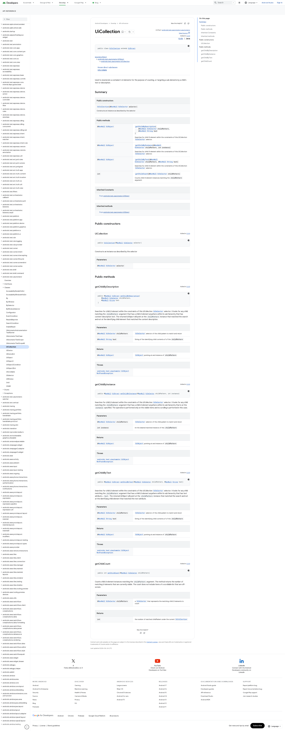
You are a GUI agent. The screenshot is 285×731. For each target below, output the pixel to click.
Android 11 (162, 707)
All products (114, 716)
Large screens (122, 685)
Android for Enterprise (40, 689)
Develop (62, 3)
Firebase (81, 716)
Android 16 (163, 689)
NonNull (114, 107)
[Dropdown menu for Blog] (101, 2)
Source (35, 696)
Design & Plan (45, 3)
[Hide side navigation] (27, 727)
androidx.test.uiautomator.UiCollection (115, 61)
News (35, 700)
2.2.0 (188, 36)
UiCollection (114, 48)
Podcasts (36, 707)
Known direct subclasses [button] (107, 68)
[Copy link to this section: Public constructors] (122, 224)
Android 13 (162, 700)
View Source (183, 33)
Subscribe (257, 726)
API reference (9, 11)
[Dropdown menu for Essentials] (34, 2)
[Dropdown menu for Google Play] (87, 2)
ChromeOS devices (124, 693)
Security (35, 693)
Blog (96, 3)
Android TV (121, 700)
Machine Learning (81, 689)
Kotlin (180, 39)
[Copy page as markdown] (130, 32)
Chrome (71, 716)
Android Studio (268, 3)
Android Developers (101, 23)
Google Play (79, 3)
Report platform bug (250, 685)
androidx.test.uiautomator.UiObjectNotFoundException (113, 372)
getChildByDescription (145, 126)
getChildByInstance (144, 145)
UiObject (131, 48)
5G (76, 703)
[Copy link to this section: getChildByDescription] (121, 287)
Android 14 (163, 696)
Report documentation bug (252, 689)
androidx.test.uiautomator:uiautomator (176, 30)
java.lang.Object (101, 57)
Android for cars (122, 696)
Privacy (77, 700)
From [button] (114, 196)
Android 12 (163, 703)
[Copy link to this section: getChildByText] (113, 473)
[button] (14, 24)
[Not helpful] (188, 23)
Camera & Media (81, 696)
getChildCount (141, 174)
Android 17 (163, 685)
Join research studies (250, 696)
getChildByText (142, 159)
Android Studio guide (208, 685)
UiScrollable (102, 70)
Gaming (78, 685)
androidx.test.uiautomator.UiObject (111, 59)
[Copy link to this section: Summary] (109, 92)
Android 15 (163, 693)
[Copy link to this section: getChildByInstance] (117, 384)
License (42, 726)
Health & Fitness (80, 693)
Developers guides (207, 689)
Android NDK (205, 700)
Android (35, 685)
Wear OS (120, 689)
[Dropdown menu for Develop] (69, 2)
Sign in (279, 3)
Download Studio (207, 696)
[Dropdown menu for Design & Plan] (53, 2)
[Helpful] (185, 23)
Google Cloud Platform (97, 716)
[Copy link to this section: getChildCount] (112, 564)
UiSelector (123, 107)
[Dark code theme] (188, 46)
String (150, 131)
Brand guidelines (54, 726)
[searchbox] (15, 19)
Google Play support (250, 693)
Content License (152, 642)
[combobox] (224, 3)
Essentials (27, 3)
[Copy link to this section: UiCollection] (110, 234)
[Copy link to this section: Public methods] (117, 277)
